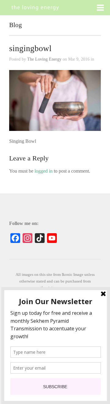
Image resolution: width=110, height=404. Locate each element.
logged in (44, 171)
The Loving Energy (44, 59)
